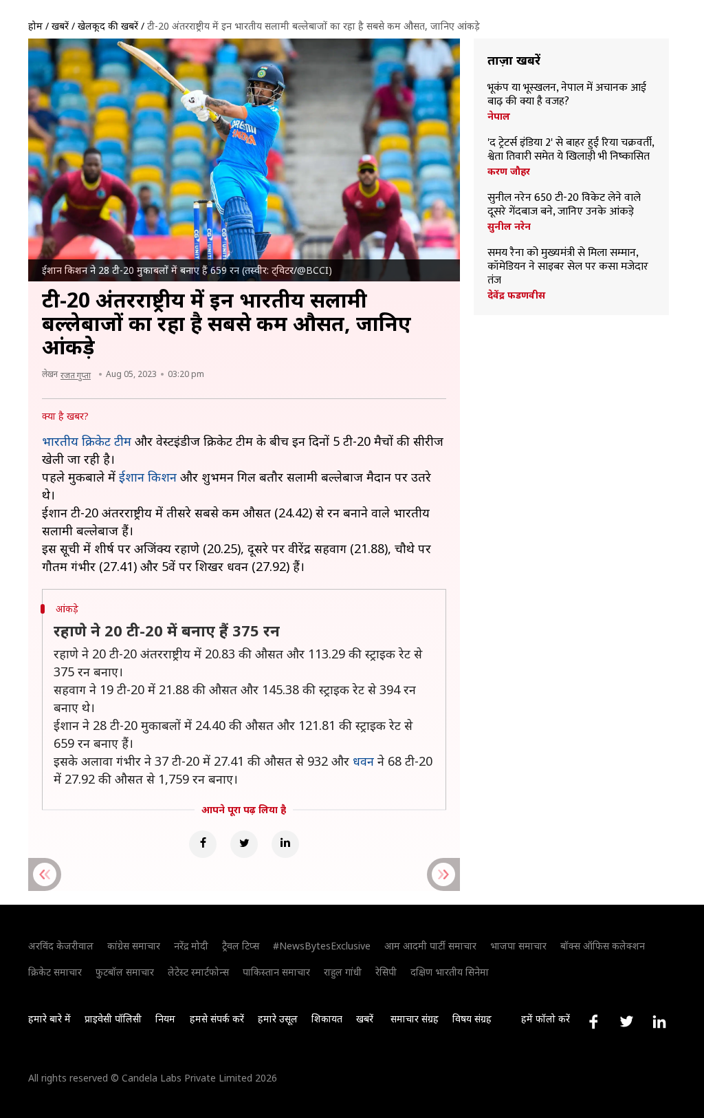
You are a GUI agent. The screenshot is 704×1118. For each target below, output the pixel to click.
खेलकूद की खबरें (108, 25)
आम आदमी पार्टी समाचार (430, 945)
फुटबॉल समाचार (125, 971)
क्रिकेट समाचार (55, 971)
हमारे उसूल (278, 1018)
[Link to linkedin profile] (659, 1021)
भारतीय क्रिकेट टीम (86, 441)
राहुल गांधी (343, 971)
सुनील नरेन (509, 226)
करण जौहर (508, 171)
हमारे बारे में (49, 1018)
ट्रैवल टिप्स (240, 945)
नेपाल (498, 116)
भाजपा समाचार (518, 945)
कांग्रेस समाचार (133, 945)
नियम (165, 1018)
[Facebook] (203, 844)
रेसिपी (386, 971)
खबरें (60, 25)
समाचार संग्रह (414, 1018)
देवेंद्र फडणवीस (516, 295)
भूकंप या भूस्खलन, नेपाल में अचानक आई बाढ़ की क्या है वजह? (566, 95)
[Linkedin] (285, 844)
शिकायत (326, 1018)
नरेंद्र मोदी (191, 945)
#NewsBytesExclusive (322, 945)
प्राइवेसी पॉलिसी (113, 1018)
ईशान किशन (148, 477)
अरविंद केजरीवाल (61, 945)
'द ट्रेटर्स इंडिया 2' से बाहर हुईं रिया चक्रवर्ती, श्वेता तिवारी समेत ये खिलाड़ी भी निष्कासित (570, 150)
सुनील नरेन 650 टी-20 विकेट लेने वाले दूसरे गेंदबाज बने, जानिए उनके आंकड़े (564, 205)
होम (35, 25)
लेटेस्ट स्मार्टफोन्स (198, 971)
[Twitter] (244, 844)
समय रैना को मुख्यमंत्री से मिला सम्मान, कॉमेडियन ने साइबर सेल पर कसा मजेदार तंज (567, 267)
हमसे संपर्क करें (217, 1018)
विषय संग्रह (472, 1018)
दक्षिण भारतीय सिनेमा (449, 971)
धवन (363, 761)
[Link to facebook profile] (593, 1021)
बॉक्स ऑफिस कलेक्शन (602, 945)
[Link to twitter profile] (626, 1021)
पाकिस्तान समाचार (276, 971)
